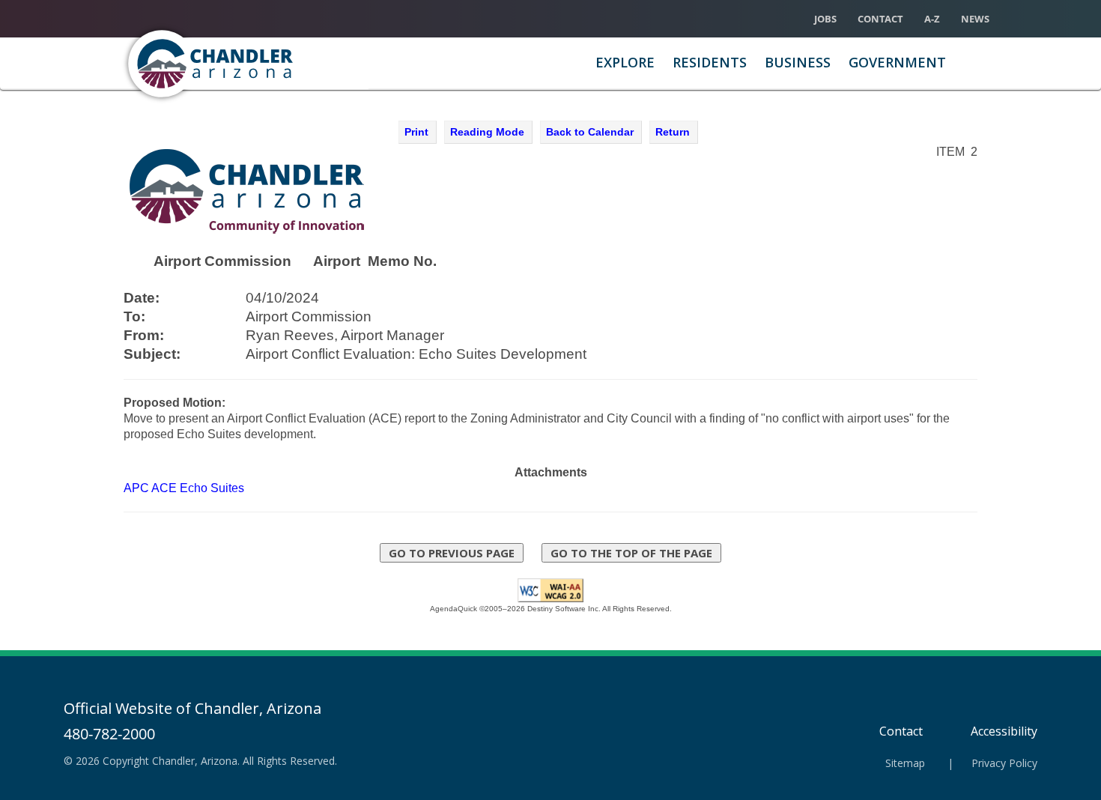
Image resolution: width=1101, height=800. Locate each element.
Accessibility (1004, 731)
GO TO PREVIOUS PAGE (452, 552)
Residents (710, 62)
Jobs (825, 18)
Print (416, 132)
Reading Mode (487, 132)
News (975, 18)
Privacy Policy (1004, 763)
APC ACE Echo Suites (184, 488)
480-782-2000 (109, 734)
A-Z (932, 18)
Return (672, 132)
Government (897, 62)
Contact (880, 18)
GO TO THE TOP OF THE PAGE (631, 552)
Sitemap (905, 763)
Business (798, 62)
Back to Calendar (590, 132)
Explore (625, 62)
